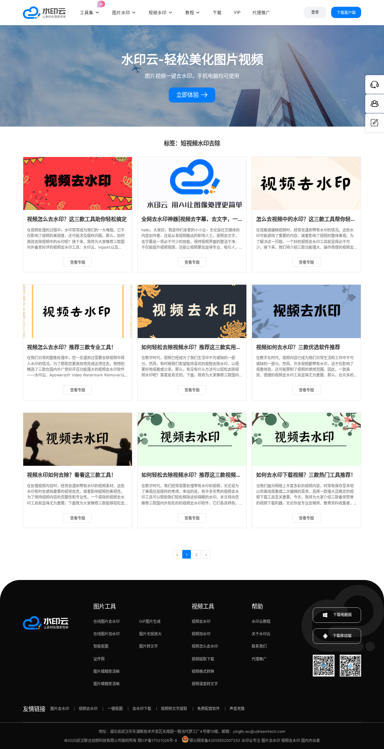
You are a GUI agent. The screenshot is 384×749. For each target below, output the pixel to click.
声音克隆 (237, 708)
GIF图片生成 (149, 621)
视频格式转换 (203, 671)
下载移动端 (342, 635)
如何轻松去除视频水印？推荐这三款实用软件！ (196, 347)
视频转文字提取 (174, 708)
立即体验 (188, 95)
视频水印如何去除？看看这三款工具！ (71, 474)
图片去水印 (59, 708)
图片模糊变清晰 (106, 671)
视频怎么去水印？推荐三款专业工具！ (71, 347)
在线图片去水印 (106, 621)
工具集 (90, 8)
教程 (189, 12)
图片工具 (104, 606)
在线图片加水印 (106, 633)
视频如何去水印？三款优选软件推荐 (298, 347)
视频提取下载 (203, 659)
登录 (315, 12)
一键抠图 (115, 708)
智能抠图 (100, 646)
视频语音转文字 (205, 683)
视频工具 (203, 606)
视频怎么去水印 (205, 646)
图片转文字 (148, 646)
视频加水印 (201, 633)
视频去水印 (201, 621)
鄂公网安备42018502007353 (214, 740)
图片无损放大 (150, 633)
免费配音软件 (208, 708)
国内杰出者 (310, 740)
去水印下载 (141, 708)
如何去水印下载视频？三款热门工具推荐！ (306, 474)
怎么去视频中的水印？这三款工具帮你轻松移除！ (314, 219)
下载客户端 (346, 12)
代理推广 (259, 659)
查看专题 (77, 262)
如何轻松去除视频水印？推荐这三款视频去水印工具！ (204, 474)
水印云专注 (251, 740)
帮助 (257, 606)
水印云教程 (261, 621)
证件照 (99, 659)
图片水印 (121, 12)
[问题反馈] (374, 122)
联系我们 (259, 646)
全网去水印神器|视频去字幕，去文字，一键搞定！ (200, 219)
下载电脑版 (342, 614)
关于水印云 (261, 633)
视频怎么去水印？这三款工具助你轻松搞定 (77, 219)
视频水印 (157, 12)
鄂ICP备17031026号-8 (157, 740)
